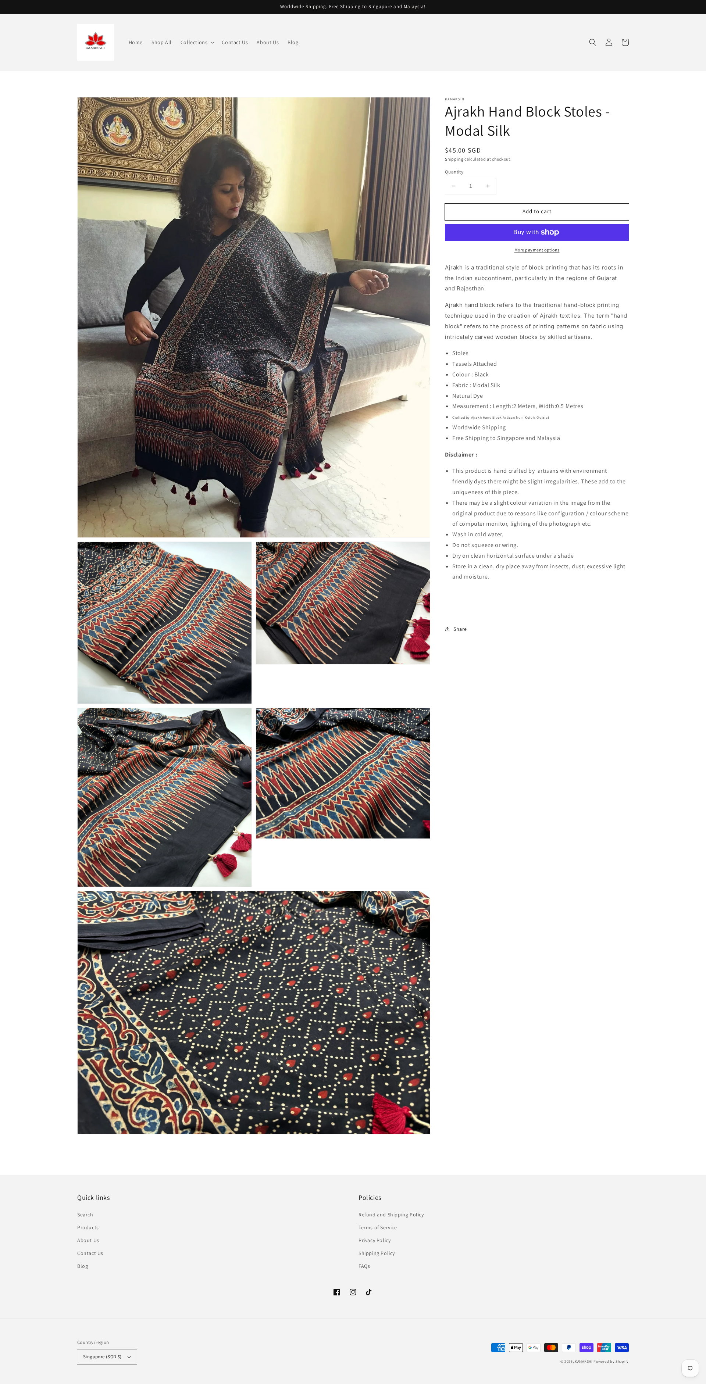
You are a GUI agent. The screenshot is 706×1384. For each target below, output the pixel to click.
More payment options (537, 250)
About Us (88, 1240)
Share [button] (460, 629)
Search (85, 1214)
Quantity (454, 172)
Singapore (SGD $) (102, 1356)
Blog (82, 1266)
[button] (197, 42)
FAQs (364, 1266)
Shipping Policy (377, 1253)
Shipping (454, 159)
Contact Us (90, 1253)
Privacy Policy (375, 1240)
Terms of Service (378, 1227)
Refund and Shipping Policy (391, 1214)
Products (88, 1227)
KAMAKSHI (584, 1361)
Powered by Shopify (611, 1361)
